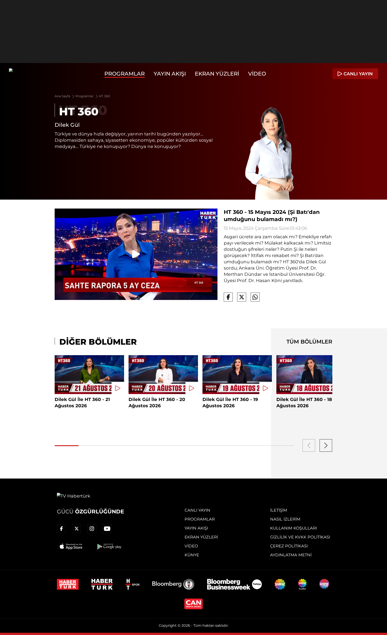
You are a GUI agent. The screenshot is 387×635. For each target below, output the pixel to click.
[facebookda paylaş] (228, 297)
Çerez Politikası (289, 546)
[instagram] (91, 528)
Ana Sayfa (63, 96)
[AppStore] (71, 546)
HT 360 (104, 96)
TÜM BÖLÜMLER (309, 341)
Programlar (124, 73)
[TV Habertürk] (25, 73)
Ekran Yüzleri (217, 73)
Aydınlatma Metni (291, 555)
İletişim (278, 510)
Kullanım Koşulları (293, 528)
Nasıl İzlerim (285, 519)
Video (257, 73)
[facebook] (61, 528)
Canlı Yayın (197, 510)
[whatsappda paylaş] (255, 297)
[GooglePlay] (109, 546)
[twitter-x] (76, 528)
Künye (192, 555)
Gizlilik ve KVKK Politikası (300, 537)
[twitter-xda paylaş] (241, 297)
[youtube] (107, 528)
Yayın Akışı (170, 73)
